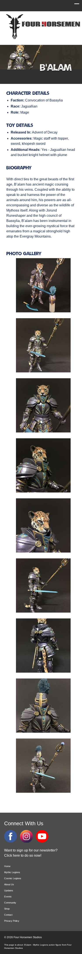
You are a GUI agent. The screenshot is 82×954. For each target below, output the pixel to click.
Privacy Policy (11, 921)
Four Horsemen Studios (42, 27)
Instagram (26, 836)
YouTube (42, 836)
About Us (9, 884)
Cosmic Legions (12, 878)
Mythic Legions (12, 872)
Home (7, 866)
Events (8, 896)
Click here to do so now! (22, 855)
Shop (7, 908)
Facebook (10, 836)
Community (10, 902)
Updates (8, 890)
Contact (8, 914)
